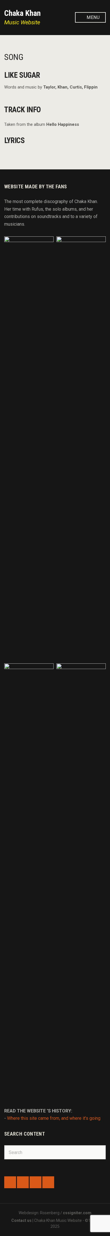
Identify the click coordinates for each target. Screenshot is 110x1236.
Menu (92, 17)
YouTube (48, 1182)
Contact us (21, 1220)
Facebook (10, 1182)
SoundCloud (23, 1182)
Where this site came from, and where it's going (53, 1118)
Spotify (35, 1182)
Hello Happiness (62, 124)
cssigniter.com (77, 1213)
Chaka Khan (22, 13)
